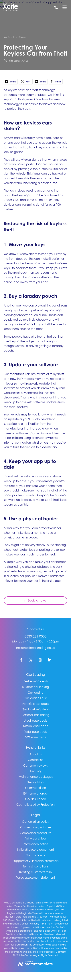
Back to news (37, 600)
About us (35, 754)
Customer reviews (35, 765)
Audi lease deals (35, 720)
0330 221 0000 (35, 636)
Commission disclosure (35, 827)
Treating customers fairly (35, 872)
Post (27, 81)
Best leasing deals (35, 681)
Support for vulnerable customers (35, 861)
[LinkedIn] (49, 661)
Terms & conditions (35, 866)
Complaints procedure (35, 833)
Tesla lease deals (35, 731)
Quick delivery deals (35, 709)
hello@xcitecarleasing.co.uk (35, 648)
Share (12, 81)
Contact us (35, 760)
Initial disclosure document (35, 849)
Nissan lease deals (35, 726)
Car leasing (36, 692)
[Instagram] (40, 661)
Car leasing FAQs (35, 698)
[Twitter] (31, 661)
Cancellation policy (35, 821)
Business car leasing (35, 687)
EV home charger (35, 793)
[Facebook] (21, 661)
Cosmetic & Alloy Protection (35, 804)
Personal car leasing (35, 715)
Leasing (35, 771)
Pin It (58, 81)
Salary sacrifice (35, 788)
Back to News (16, 37)
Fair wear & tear (36, 838)
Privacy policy (35, 855)
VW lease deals (35, 737)
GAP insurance (35, 799)
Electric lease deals (35, 704)
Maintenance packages (36, 776)
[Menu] (64, 7)
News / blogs (35, 782)
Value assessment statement (35, 877)
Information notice (35, 844)
